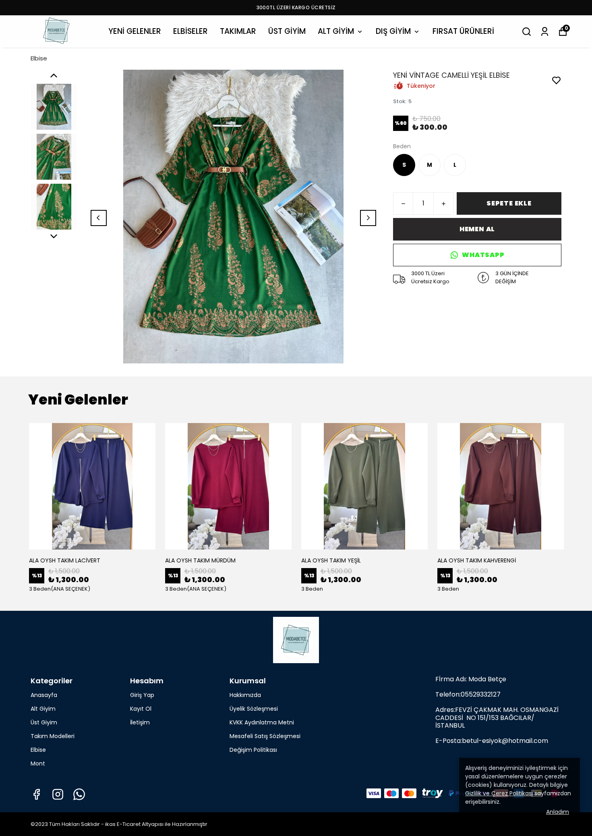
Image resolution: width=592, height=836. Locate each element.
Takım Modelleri (53, 736)
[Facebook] (36, 794)
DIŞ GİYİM (393, 31)
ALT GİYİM (336, 31)
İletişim (140, 722)
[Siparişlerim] (545, 32)
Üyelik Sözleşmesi (254, 709)
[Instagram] (58, 794)
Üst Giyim (44, 722)
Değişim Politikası (253, 750)
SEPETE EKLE (509, 203)
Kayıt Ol (140, 709)
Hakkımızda (245, 695)
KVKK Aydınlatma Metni (262, 722)
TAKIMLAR (238, 31)
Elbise (39, 58)
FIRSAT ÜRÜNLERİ (463, 31)
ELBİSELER (190, 31)
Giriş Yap (142, 695)
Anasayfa (44, 695)
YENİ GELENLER (134, 31)
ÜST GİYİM (287, 31)
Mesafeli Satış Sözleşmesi (265, 736)
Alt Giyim (43, 709)
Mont (38, 763)
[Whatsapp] (79, 794)
